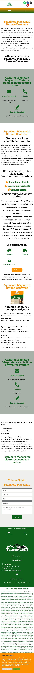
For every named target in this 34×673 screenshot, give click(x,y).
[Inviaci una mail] (9, 91)
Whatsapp (25, 534)
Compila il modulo (17, 112)
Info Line (25, 96)
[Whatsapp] (24, 2)
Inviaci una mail (9, 96)
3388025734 (20, 147)
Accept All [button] (16, 669)
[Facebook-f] (27, 2)
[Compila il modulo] (17, 107)
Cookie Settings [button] (7, 669)
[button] (9, 10)
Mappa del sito (17, 560)
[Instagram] (31, 2)
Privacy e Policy (17, 556)
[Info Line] (25, 91)
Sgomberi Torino (6, 313)
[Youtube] (27, 5)
